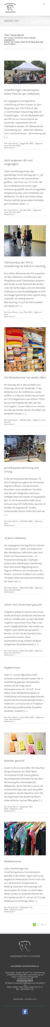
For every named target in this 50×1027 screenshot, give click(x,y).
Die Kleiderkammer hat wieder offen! (25, 377)
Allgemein (39, 143)
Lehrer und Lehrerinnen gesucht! (23, 604)
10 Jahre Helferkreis (15, 538)
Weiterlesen (8, 147)
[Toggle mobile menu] (44, 4)
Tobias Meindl (13, 143)
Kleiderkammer (12, 861)
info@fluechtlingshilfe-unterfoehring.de (25, 974)
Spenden (7, 422)
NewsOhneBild (14, 145)
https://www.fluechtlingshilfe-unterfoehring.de (25, 977)
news (6, 145)
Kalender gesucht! (14, 760)
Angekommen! (12, 667)
